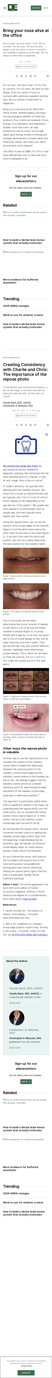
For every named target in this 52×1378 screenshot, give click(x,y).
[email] (35, 76)
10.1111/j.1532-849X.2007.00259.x (30, 934)
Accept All (26, 1373)
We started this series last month (20, 466)
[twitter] (26, 76)
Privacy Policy (26, 1366)
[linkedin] (21, 76)
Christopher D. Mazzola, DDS (18, 405)
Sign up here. (30, 899)
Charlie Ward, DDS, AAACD (17, 402)
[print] (47, 76)
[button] (5, 8)
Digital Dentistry (11, 24)
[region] (26, 1367)
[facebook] (17, 76)
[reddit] (30, 76)
